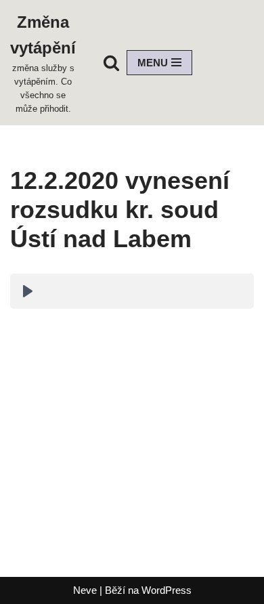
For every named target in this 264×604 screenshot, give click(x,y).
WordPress (166, 590)
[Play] (28, 291)
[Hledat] (111, 62)
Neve (85, 590)
